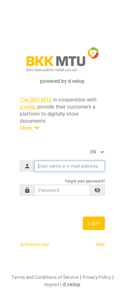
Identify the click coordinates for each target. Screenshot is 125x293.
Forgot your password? (85, 181)
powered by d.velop (62, 81)
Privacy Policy (97, 277)
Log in (94, 223)
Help (100, 244)
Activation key (34, 244)
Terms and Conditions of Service (45, 277)
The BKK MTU (36, 100)
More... (27, 128)
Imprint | (53, 284)
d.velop (28, 107)
